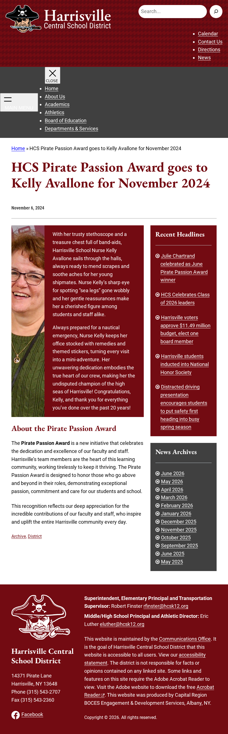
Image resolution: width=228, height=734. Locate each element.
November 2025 (179, 530)
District (35, 536)
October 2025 (176, 537)
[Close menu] (52, 75)
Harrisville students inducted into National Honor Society (184, 364)
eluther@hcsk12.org (122, 624)
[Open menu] (19, 102)
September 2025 (179, 545)
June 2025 (172, 554)
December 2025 (178, 522)
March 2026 (174, 497)
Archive (18, 536)
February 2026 (177, 505)
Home (18, 148)
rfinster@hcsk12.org (165, 606)
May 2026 (172, 481)
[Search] (216, 11)
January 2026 (176, 513)
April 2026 (172, 489)
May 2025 (172, 562)
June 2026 (172, 473)
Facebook (32, 714)
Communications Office (185, 639)
